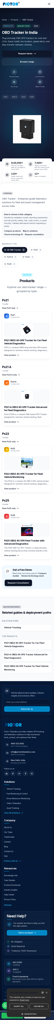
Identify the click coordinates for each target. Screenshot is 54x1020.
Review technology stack (32, 576)
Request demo (25, 53)
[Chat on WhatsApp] (5, 1005)
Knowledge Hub (11, 875)
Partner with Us (11, 861)
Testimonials (9, 837)
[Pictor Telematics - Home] (11, 4)
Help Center (9, 895)
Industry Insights (10, 890)
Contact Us (8, 851)
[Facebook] (25, 773)
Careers (7, 842)
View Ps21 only (8, 308)
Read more (24, 1000)
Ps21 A (14, 97)
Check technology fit (13, 234)
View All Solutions (12, 813)
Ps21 (5, 97)
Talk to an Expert (25, 933)
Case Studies (9, 880)
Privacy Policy (10, 899)
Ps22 (23, 97)
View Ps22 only (9, 441)
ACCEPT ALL (19, 1006)
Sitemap (7, 905)
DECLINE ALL (39, 1006)
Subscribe (25, 709)
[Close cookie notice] (46, 992)
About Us (8, 827)
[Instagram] (31, 773)
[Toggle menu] (49, 4)
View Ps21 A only (9, 375)
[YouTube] (19, 773)
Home (4, 20)
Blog (6, 846)
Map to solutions (30, 231)
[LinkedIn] (6, 773)
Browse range (27, 61)
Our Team (8, 832)
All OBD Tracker (15, 250)
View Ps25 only (9, 508)
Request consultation (34, 234)
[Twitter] (12, 773)
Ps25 (32, 97)
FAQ (6, 856)
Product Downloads (12, 885)
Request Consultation (18, 583)
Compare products (12, 231)
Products (14, 20)
